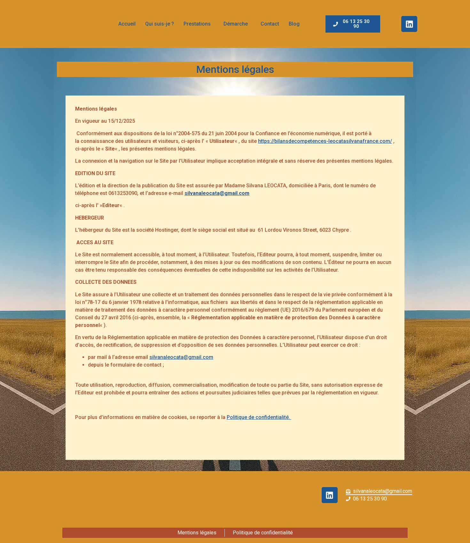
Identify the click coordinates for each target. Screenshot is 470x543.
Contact (270, 24)
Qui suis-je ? (159, 24)
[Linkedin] (409, 24)
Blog (294, 24)
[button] (199, 24)
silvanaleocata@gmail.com (216, 193)
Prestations (197, 24)
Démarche (235, 24)
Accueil (127, 24)
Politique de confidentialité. (259, 417)
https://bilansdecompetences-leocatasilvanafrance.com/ (325, 141)
